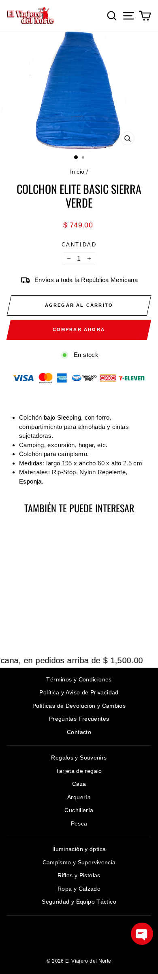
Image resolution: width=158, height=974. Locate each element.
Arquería (79, 797)
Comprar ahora (79, 329)
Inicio (77, 171)
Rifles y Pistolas (79, 875)
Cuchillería (78, 810)
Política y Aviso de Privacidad (78, 692)
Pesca (79, 823)
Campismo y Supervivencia (79, 862)
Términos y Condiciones (78, 679)
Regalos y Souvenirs (79, 757)
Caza (79, 784)
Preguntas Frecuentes (79, 718)
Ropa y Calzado (79, 888)
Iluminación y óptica (79, 849)
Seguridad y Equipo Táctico (79, 901)
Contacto (79, 732)
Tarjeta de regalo (79, 771)
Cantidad (79, 245)
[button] (142, 934)
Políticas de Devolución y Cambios (79, 705)
